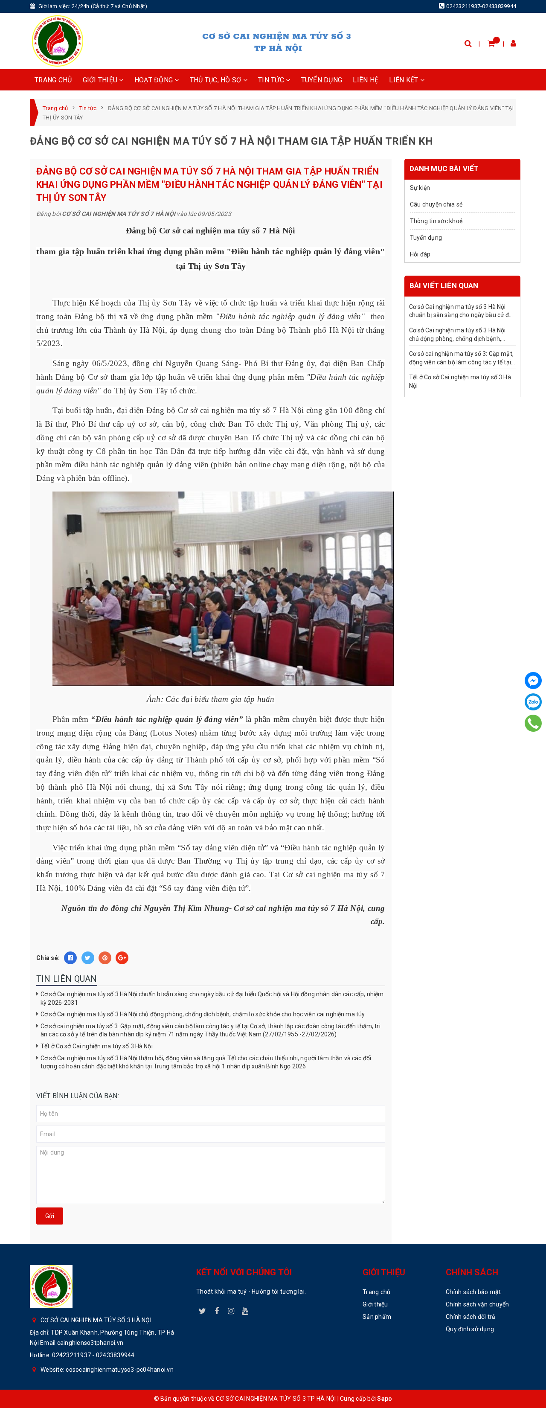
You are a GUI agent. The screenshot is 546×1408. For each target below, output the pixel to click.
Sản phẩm (377, 1316)
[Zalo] (533, 701)
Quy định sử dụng (470, 1329)
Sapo (384, 1398)
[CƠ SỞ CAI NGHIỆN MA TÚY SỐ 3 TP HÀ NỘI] (57, 41)
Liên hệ (365, 80)
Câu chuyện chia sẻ (436, 204)
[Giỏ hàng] (491, 43)
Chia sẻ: (48, 957)
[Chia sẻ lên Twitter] (87, 957)
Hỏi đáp (420, 254)
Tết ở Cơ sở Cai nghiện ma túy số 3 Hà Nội (97, 1046)
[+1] (122, 957)
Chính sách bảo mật (473, 1292)
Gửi (49, 1216)
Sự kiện (420, 187)
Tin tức (272, 80)
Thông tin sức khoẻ (436, 221)
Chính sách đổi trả (471, 1316)
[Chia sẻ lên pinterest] (105, 957)
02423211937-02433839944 (481, 6)
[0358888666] (533, 723)
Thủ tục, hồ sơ (216, 80)
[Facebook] (533, 680)
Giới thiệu (101, 80)
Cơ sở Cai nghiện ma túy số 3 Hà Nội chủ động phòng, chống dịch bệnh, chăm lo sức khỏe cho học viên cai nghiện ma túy (203, 1014)
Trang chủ (53, 80)
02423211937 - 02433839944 (93, 1355)
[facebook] (216, 1309)
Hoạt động (154, 80)
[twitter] (202, 1309)
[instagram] (231, 1309)
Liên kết (404, 80)
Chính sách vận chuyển (477, 1304)
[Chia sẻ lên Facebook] (70, 957)
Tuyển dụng (322, 80)
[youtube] (245, 1309)
